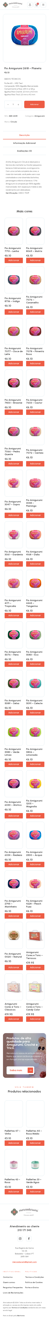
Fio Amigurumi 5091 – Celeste (34, 702)
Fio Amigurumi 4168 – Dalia (34, 553)
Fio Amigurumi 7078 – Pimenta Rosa (35, 351)
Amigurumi (39, 116)
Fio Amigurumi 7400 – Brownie (13, 401)
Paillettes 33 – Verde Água (33, 1181)
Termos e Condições (34, 1277)
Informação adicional (24, 143)
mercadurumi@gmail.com (24, 1262)
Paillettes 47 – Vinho (12, 1132)
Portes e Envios (32, 1287)
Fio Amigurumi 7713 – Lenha (13, 250)
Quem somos (9, 1282)
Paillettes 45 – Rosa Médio (34, 1132)
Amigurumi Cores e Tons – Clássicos (13, 1006)
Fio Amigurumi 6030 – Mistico (13, 803)
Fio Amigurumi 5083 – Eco (34, 653)
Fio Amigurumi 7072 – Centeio (34, 451)
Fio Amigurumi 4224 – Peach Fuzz (34, 903)
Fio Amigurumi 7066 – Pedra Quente (13, 451)
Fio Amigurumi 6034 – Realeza (13, 854)
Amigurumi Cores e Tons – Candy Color (34, 1006)
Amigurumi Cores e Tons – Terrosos (34, 955)
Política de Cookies (34, 1282)
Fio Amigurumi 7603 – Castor (34, 401)
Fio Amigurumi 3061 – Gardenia (14, 553)
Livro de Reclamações (13, 1293)
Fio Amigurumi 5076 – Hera (13, 653)
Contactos (8, 1277)
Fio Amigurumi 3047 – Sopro (13, 503)
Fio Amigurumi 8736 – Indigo (13, 300)
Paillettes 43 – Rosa (12, 1181)
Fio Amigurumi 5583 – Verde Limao (13, 752)
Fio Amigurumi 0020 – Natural (13, 955)
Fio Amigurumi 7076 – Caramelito (34, 299)
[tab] (24, 135)
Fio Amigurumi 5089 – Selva (13, 702)
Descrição (24, 135)
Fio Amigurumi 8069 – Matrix (34, 250)
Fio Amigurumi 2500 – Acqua (34, 854)
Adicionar (34, 104)
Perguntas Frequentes (13, 1287)
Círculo (13, 122)
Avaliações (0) (24, 151)
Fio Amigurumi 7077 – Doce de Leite (14, 351)
